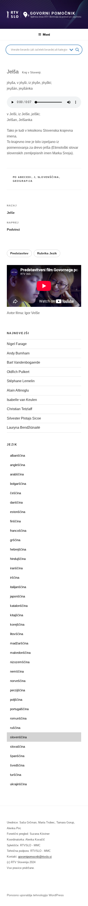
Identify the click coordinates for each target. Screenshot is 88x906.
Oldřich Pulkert (18, 372)
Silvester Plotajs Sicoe (24, 418)
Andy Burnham (18, 353)
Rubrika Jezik (47, 253)
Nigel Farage (17, 344)
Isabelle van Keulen (22, 400)
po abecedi (22, 177)
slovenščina (48, 177)
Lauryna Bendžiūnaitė (23, 427)
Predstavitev (19, 253)
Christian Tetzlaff (19, 409)
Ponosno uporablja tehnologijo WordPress (35, 895)
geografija (23, 181)
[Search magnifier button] (77, 50)
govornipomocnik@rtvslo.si (35, 856)
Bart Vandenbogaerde (23, 362)
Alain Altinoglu (18, 390)
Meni (46, 34)
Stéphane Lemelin (21, 381)
